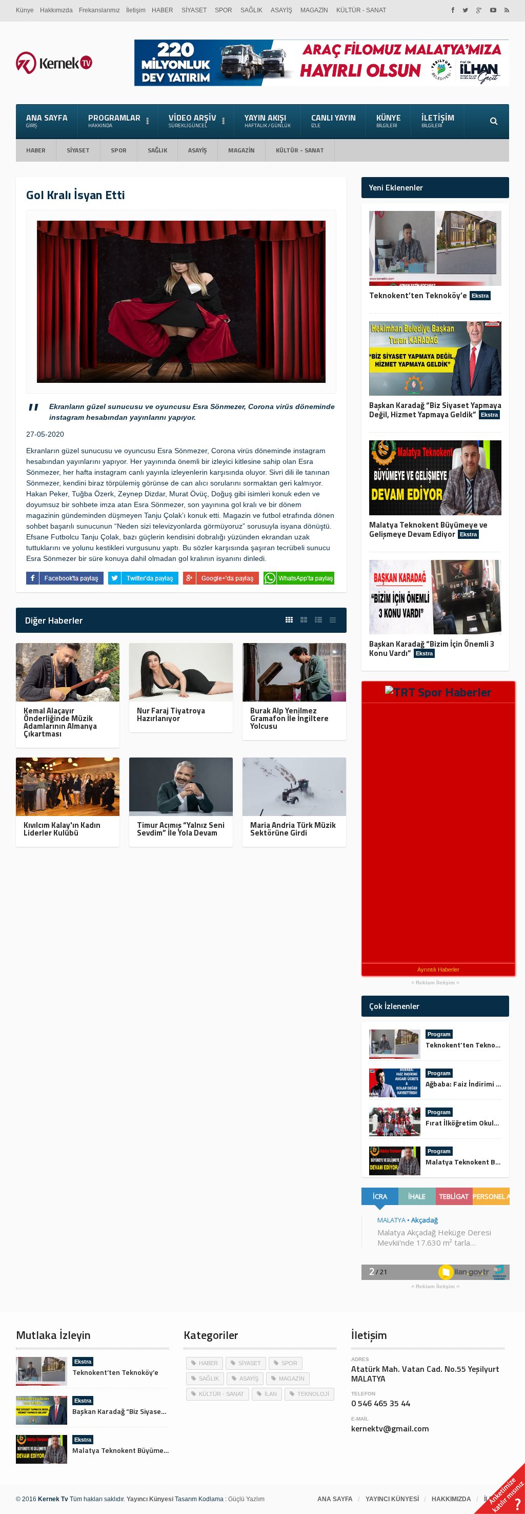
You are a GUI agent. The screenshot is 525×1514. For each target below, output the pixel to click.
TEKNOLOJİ (313, 1394)
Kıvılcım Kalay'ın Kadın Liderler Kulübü (62, 829)
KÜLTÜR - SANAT (361, 10)
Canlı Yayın (333, 120)
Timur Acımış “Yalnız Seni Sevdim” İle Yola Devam (181, 829)
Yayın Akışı (268, 120)
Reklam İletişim (435, 982)
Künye (25, 10)
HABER (162, 10)
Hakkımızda (56, 10)
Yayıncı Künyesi (392, 1499)
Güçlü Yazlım (246, 1499)
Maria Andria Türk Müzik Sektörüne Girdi (293, 829)
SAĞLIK (251, 10)
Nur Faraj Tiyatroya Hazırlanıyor (171, 714)
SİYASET (194, 10)
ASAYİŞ (281, 10)
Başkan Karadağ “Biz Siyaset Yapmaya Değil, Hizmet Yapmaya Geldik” (435, 409)
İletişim (136, 10)
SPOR (223, 10)
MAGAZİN (314, 10)
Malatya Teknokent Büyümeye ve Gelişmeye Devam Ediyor (428, 529)
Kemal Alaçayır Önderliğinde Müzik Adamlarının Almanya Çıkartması (60, 722)
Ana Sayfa (47, 120)
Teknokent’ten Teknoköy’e (418, 295)
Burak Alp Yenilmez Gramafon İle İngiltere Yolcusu (289, 718)
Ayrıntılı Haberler (438, 969)
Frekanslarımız (99, 10)
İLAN (271, 1394)
